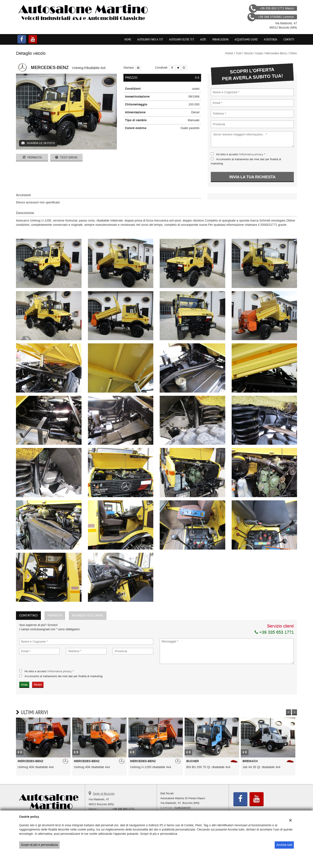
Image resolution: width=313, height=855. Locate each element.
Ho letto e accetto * (240, 154)
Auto (203, 39)
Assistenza (270, 39)
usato (259, 53)
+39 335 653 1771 (276, 632)
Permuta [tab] (55, 615)
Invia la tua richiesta (252, 177)
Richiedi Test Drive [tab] (87, 615)
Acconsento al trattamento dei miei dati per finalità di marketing (63, 676)
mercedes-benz (276, 53)
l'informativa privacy (251, 154)
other (293, 53)
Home (127, 39)
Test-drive (68, 157)
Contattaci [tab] (28, 615)
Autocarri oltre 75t (181, 39)
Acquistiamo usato (246, 39)
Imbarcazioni (220, 39)
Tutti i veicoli (244, 53)
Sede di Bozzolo (104, 794)
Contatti (288, 39)
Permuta (34, 157)
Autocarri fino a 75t (150, 39)
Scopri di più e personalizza (39, 845)
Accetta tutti (284, 845)
